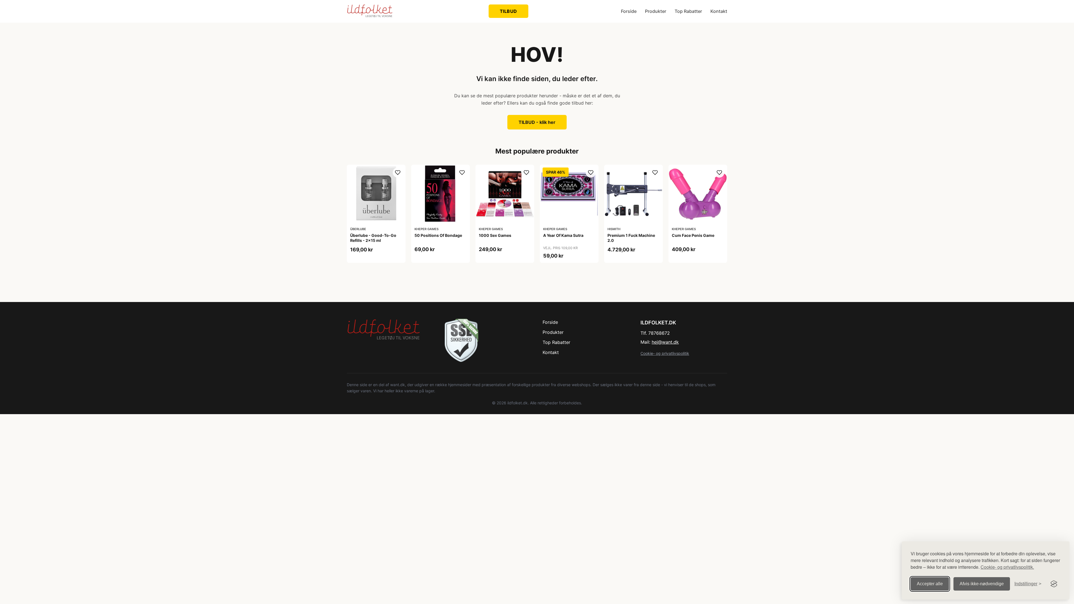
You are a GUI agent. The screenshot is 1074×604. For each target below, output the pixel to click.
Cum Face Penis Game (693, 235)
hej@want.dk (665, 342)
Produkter (655, 11)
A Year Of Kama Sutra (563, 235)
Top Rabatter (688, 11)
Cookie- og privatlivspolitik (664, 353)
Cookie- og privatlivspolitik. (1007, 567)
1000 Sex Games (495, 235)
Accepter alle (930, 583)
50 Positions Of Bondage (438, 235)
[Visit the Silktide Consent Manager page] (1054, 584)
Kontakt (718, 11)
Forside (629, 11)
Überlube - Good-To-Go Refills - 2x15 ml (373, 238)
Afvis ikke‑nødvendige (982, 583)
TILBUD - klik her (537, 122)
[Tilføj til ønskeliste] (398, 172)
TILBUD (508, 11)
